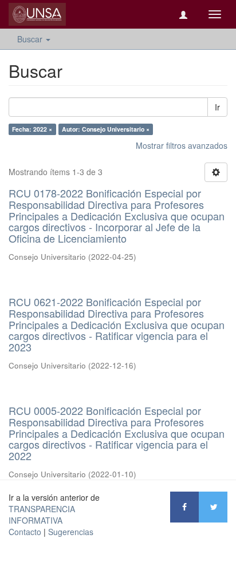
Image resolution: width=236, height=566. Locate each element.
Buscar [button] (31, 39)
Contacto (25, 531)
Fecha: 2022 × (32, 129)
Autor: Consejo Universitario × (106, 129)
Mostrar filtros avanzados (181, 145)
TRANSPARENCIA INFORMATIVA (42, 514)
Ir (217, 107)
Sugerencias (70, 531)
